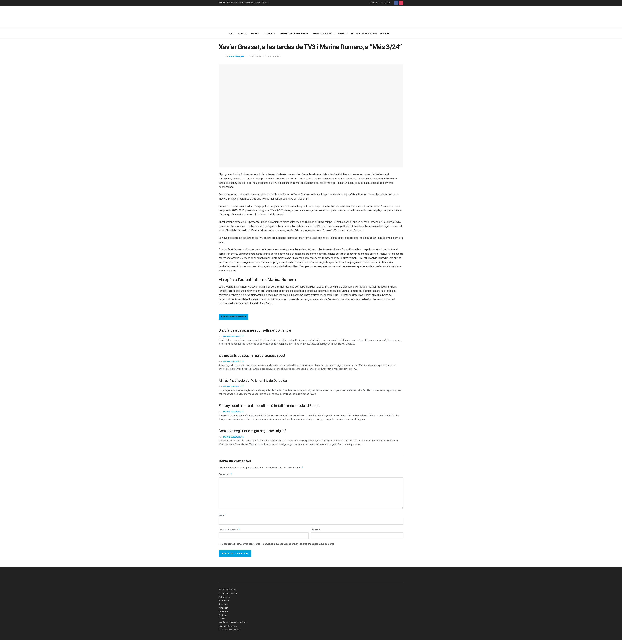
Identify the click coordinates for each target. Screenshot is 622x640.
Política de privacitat (228, 593)
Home (231, 33)
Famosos (255, 33)
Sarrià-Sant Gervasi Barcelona (233, 622)
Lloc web (315, 529)
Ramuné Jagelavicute (233, 336)
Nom (222, 515)
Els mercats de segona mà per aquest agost (252, 355)
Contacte (265, 3)
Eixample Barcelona (228, 626)
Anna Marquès (236, 56)
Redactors (223, 604)
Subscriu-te (224, 597)
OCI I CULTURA (269, 33)
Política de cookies (227, 589)
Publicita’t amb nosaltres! (364, 33)
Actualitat (242, 33)
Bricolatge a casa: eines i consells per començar (255, 330)
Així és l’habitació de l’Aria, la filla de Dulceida (253, 381)
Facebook (223, 611)
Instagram (223, 608)
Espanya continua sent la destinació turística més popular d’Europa (269, 406)
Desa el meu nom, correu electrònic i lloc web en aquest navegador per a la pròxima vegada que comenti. (278, 544)
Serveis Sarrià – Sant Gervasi (294, 33)
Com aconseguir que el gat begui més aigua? (252, 431)
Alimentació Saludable (323, 33)
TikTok (222, 618)
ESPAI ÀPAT (343, 33)
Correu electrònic (229, 529)
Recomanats (224, 600)
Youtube (222, 615)
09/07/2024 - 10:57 (257, 56)
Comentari (225, 474)
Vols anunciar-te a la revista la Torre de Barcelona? (239, 3)
